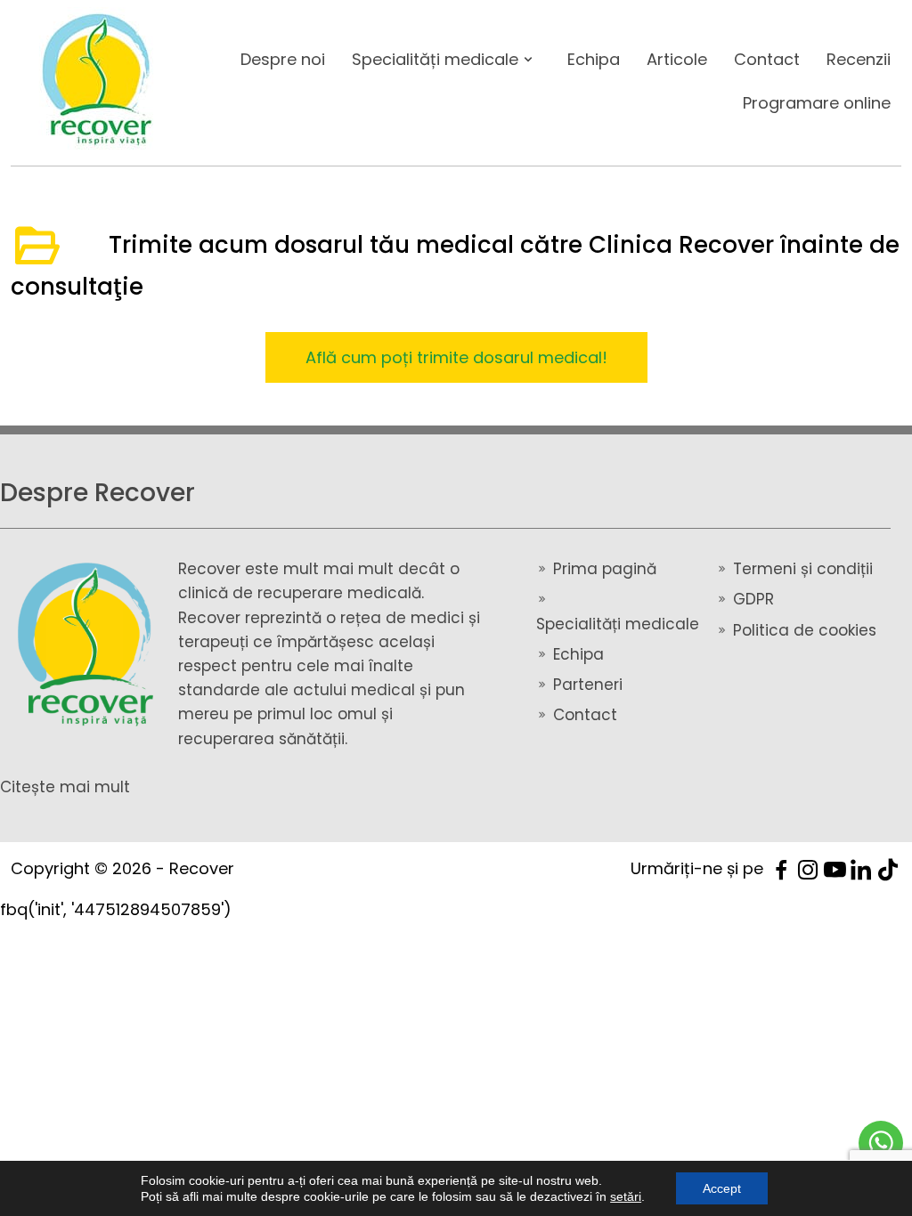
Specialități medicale (435, 59)
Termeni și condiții (803, 569)
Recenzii (858, 59)
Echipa (593, 59)
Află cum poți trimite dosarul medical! (456, 357)
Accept (722, 1188)
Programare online (817, 103)
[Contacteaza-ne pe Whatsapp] (881, 1143)
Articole (677, 59)
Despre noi (282, 59)
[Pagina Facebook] (781, 868)
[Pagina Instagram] (807, 868)
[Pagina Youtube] (834, 868)
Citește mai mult (65, 787)
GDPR (753, 599)
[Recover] (89, 645)
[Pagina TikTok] (888, 868)
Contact (767, 59)
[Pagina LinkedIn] (861, 868)
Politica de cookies (804, 630)
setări (625, 1196)
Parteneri (588, 684)
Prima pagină (604, 569)
